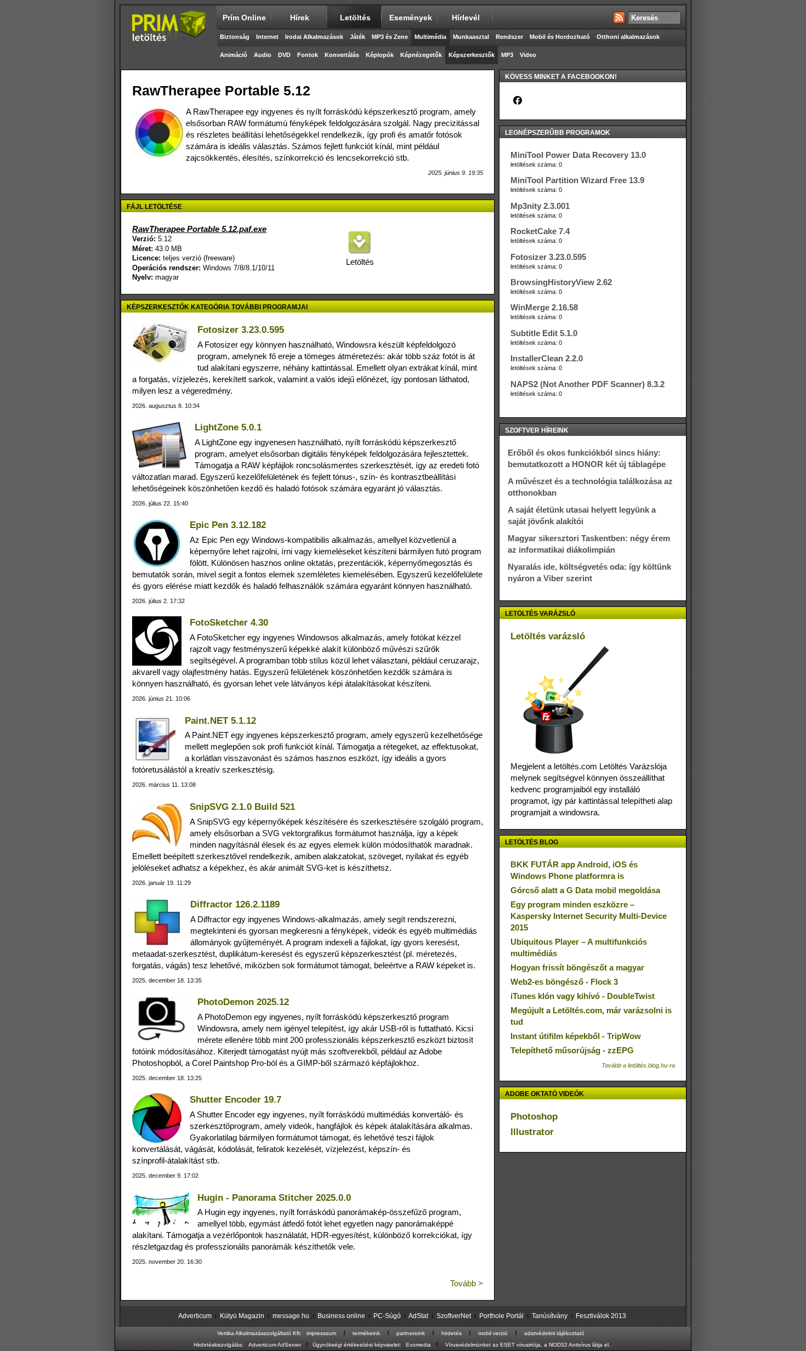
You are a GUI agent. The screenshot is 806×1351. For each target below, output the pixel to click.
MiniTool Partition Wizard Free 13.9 (577, 180)
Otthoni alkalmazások (628, 36)
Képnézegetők (421, 55)
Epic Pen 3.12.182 (228, 525)
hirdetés (451, 1333)
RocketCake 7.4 (540, 231)
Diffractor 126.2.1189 (235, 904)
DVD (284, 55)
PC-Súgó (387, 1316)
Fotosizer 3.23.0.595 (240, 330)
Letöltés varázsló (547, 636)
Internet (267, 36)
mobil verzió (493, 1333)
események (410, 17)
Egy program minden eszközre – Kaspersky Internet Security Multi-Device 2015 (588, 916)
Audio (262, 55)
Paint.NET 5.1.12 (220, 721)
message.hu (291, 1316)
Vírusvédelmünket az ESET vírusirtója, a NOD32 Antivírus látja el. (527, 1345)
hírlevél (466, 17)
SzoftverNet (453, 1316)
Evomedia (418, 1345)
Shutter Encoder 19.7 (235, 1099)
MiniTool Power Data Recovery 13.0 (578, 155)
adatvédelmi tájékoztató (554, 1333)
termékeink (366, 1333)
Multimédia (430, 36)
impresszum (321, 1333)
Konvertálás (342, 55)
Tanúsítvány (549, 1316)
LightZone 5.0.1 (228, 427)
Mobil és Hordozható (560, 36)
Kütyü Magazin (242, 1316)
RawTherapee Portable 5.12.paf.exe (199, 229)
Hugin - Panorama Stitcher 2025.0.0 (274, 1198)
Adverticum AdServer (274, 1345)
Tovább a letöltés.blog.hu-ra (638, 1065)
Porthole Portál (501, 1316)
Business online (341, 1316)
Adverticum (195, 1316)
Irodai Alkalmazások (314, 36)
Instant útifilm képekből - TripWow (575, 1036)
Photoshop (534, 1116)
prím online (244, 17)
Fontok (307, 55)
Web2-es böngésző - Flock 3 (564, 981)
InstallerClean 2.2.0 (546, 358)
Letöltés (359, 261)
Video (528, 55)
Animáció (233, 55)
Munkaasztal (471, 36)
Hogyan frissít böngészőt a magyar (577, 967)
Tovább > (466, 1283)
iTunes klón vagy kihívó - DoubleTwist (582, 996)
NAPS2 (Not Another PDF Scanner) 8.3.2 (587, 384)
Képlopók (380, 55)
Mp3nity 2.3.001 (540, 206)
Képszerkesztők (472, 55)
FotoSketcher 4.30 (229, 622)
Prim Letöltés (169, 35)
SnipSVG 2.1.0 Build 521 (242, 807)
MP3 (507, 55)
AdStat (418, 1316)
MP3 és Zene (390, 36)
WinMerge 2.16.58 (544, 307)
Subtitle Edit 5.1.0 (543, 333)
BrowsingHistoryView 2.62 (561, 282)
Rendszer (509, 36)
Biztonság (234, 36)
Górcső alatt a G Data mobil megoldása (585, 890)
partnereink (410, 1333)
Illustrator (532, 1132)
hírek (299, 17)
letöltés (355, 17)
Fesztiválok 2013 (601, 1316)
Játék (357, 36)
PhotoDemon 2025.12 (243, 1002)
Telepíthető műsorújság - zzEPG (572, 1050)
